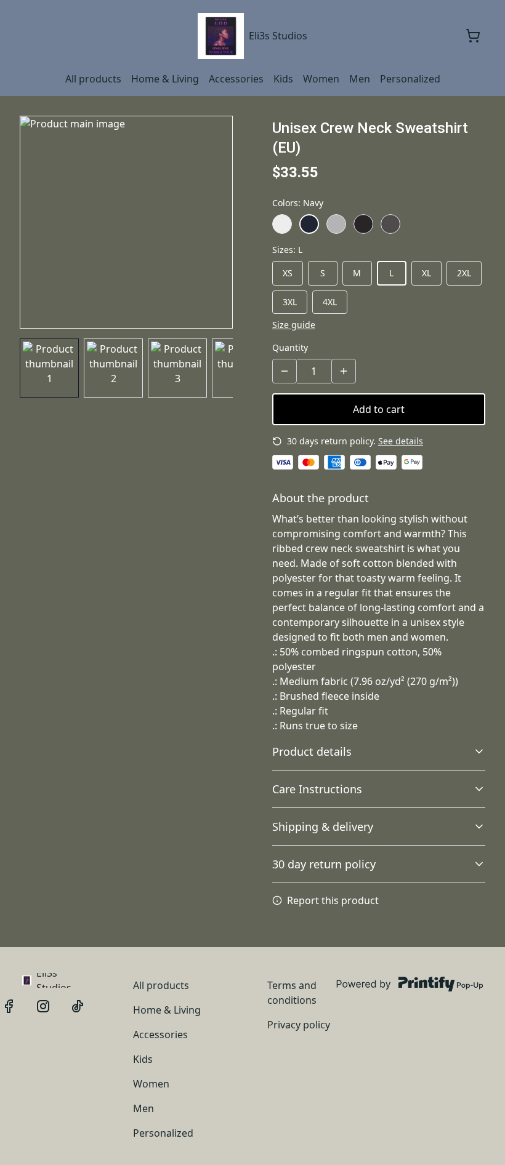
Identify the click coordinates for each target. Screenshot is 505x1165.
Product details (312, 751)
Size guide (293, 324)
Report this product (333, 900)
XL (426, 273)
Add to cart (379, 409)
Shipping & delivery (322, 826)
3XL (290, 302)
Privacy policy (298, 1024)
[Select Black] (363, 224)
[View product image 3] (177, 368)
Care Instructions (317, 789)
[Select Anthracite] (390, 224)
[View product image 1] (49, 368)
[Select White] (282, 224)
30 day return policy (324, 864)
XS (288, 273)
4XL (330, 302)
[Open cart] (473, 35)
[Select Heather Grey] (336, 224)
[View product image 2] (113, 368)
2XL (464, 273)
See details (400, 441)
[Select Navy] (309, 224)
